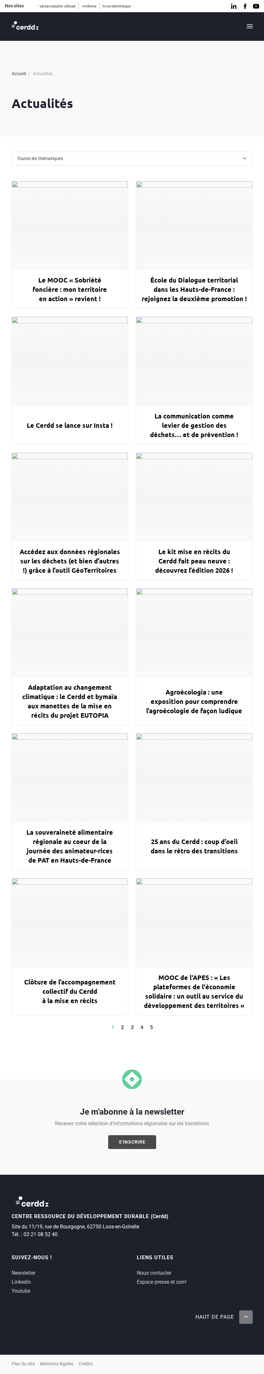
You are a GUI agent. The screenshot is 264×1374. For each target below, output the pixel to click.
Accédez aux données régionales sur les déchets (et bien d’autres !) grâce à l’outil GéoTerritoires (70, 560)
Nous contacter (154, 1273)
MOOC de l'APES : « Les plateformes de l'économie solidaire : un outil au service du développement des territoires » (194, 991)
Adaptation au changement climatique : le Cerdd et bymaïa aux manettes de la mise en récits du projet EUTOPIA (69, 701)
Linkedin (21, 1282)
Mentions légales (56, 1364)
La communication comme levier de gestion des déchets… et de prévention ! (194, 425)
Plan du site (23, 1364)
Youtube (21, 1291)
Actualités (43, 73)
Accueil (19, 73)
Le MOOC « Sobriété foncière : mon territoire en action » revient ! (70, 289)
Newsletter (23, 1273)
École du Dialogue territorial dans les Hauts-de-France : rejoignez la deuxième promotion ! (194, 289)
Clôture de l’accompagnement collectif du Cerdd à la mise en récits (70, 991)
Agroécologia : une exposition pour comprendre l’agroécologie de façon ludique (194, 701)
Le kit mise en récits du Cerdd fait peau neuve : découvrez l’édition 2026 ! (194, 560)
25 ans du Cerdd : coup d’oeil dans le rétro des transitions (194, 846)
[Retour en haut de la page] (245, 1317)
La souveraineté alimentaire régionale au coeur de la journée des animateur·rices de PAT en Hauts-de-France (69, 846)
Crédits (86, 1364)
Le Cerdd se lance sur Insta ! (70, 425)
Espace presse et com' (162, 1282)
